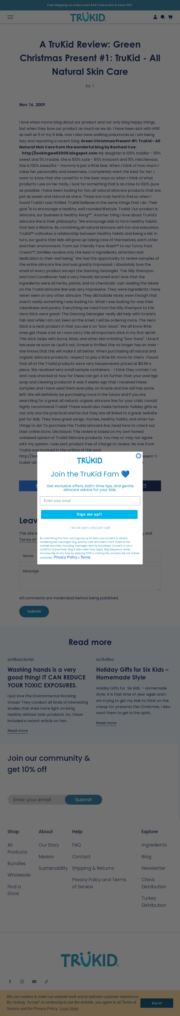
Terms (85, 557)
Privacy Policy (65, 557)
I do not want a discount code (90, 527)
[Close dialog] (138, 456)
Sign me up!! (89, 514)
